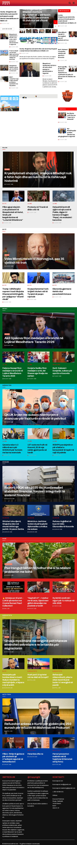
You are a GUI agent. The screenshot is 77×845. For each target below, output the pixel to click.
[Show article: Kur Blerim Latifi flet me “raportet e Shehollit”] (42, 31)
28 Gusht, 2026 (5, 23)
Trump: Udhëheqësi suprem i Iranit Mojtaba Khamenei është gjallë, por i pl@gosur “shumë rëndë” (13, 294)
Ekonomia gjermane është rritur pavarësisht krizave (62, 291)
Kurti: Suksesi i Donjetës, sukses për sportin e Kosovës (63, 53)
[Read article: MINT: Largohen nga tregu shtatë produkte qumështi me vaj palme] (4, 79)
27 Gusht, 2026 (63, 60)
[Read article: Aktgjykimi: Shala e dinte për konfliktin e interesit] (4, 68)
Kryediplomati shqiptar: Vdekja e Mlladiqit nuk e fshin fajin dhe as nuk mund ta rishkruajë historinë (37, 177)
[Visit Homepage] (6, 3)
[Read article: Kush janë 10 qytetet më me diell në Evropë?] (38, 663)
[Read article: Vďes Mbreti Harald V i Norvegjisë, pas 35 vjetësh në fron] (73, 34)
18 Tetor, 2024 (57, 764)
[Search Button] (70, 3)
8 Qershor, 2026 (7, 531)
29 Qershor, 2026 (9, 498)
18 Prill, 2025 (56, 687)
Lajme (7, 169)
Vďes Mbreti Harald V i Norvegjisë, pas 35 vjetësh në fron (63, 36)
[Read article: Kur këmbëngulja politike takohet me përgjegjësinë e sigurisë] (62, 130)
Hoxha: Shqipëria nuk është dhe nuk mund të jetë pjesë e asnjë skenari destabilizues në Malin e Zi (9, 16)
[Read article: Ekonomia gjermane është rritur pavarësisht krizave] (64, 277)
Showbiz (30, 594)
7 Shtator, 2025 (9, 651)
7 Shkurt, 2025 (7, 764)
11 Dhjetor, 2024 (32, 756)
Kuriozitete (32, 671)
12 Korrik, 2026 (9, 575)
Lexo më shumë (8, 28)
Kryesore (56, 364)
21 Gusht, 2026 (14, 46)
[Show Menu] (74, 3)
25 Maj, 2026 (6, 608)
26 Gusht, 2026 (63, 122)
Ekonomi (8, 483)
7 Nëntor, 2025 (57, 606)
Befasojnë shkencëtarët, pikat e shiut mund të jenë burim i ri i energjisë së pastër (63, 680)
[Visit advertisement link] (39, 40)
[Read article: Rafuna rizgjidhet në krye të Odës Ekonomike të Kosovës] (64, 510)
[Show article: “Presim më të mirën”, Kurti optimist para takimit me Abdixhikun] (28, 31)
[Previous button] (56, 26)
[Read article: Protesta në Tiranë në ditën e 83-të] (38, 196)
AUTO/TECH (9, 720)
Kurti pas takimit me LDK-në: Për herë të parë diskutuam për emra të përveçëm (35, 16)
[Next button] (56, 22)
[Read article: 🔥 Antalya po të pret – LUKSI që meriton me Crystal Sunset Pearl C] (13, 586)
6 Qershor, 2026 (32, 531)
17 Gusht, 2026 (32, 455)
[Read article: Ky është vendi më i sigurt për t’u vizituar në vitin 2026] (64, 586)
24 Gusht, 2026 (7, 222)
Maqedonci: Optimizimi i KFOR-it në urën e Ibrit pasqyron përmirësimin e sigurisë (13, 39)
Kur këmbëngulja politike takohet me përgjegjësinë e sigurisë (67, 132)
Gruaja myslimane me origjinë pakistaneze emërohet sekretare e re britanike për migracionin (35, 644)
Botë (4, 203)
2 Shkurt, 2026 (32, 608)
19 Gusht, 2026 (14, 61)
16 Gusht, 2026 (14, 73)
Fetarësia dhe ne (35, 754)
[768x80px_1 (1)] (39, 96)
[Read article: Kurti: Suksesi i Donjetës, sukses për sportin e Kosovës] (73, 51)
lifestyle (8, 564)
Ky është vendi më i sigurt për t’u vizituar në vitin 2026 (63, 600)
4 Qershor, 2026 (57, 529)
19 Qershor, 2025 (7, 687)
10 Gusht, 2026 (57, 455)
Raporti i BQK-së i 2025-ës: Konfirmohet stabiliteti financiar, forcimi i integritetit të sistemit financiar (34, 491)
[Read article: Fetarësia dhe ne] (38, 742)
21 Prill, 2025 (31, 680)
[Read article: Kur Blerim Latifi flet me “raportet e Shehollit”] (62, 115)
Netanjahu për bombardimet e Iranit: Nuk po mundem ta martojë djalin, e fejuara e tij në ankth (13, 680)
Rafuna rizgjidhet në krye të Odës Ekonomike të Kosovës (63, 524)
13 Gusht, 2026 (14, 88)
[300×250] (9, 103)
